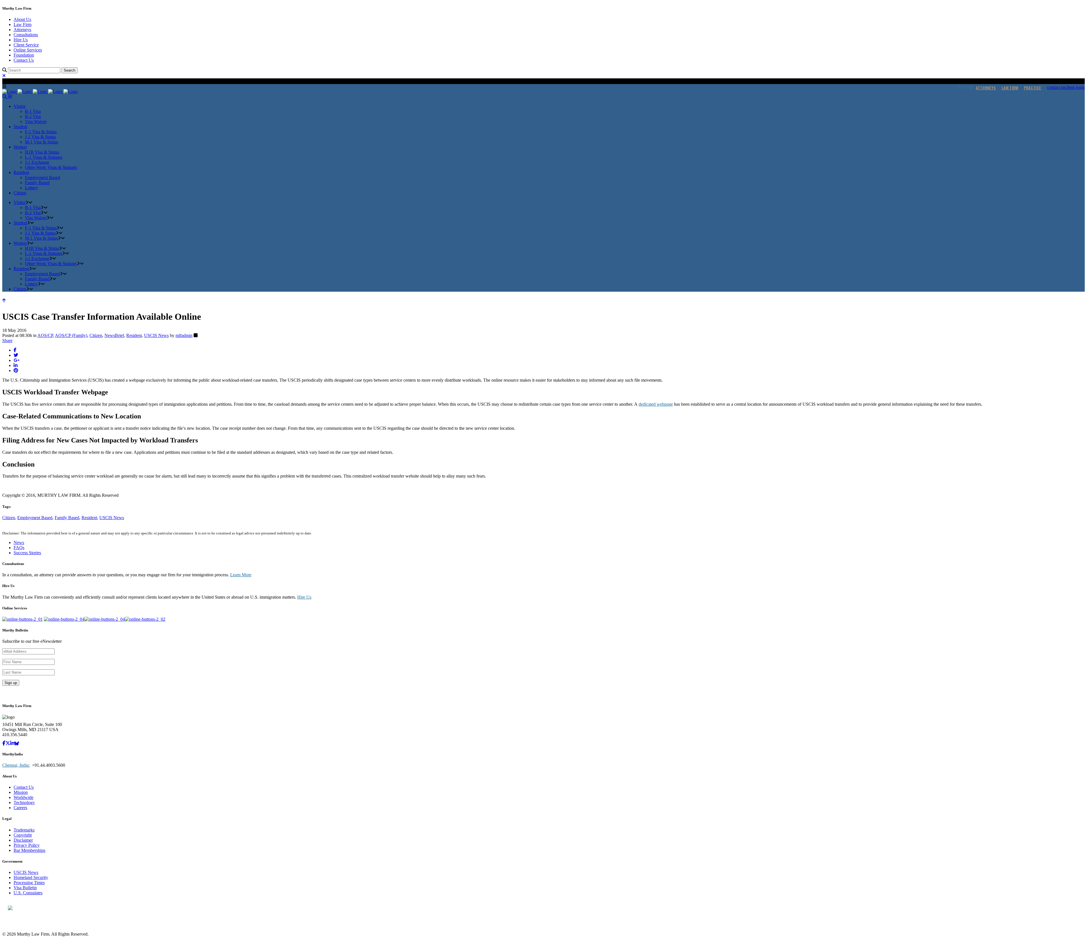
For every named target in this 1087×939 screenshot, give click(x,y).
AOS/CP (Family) (71, 335)
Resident (134, 335)
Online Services (28, 50)
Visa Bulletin (25, 887)
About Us (22, 19)
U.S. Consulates (28, 892)
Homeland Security (31, 877)
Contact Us (24, 60)
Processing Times (29, 882)
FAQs (19, 547)
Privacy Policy (27, 845)
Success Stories (27, 552)
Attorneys (22, 29)
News (19, 542)
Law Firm (22, 24)
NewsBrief (114, 335)
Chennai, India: (16, 765)
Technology (24, 802)
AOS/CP (45, 335)
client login (1075, 87)
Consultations (26, 34)
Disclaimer (23, 840)
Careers (20, 807)
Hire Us (21, 39)
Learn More (240, 574)
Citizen (95, 335)
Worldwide (23, 797)
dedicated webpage (656, 404)
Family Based (67, 517)
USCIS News (156, 335)
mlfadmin (184, 335)
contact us (1056, 87)
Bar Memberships (29, 850)
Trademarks (24, 830)
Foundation (24, 55)
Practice (1032, 88)
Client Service (26, 44)
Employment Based (34, 517)
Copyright (23, 835)
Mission (21, 792)
